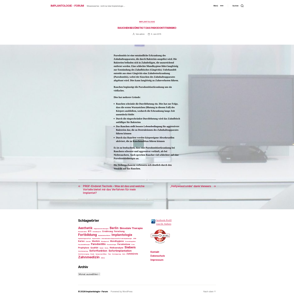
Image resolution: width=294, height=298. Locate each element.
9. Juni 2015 (156, 34)
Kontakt (154, 251)
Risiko (106, 248)
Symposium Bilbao (101, 254)
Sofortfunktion (98, 250)
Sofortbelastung (83, 251)
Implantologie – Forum (97, 291)
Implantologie (147, 22)
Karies (81, 241)
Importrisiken (96, 238)
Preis (133, 244)
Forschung (119, 231)
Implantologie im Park (84, 238)
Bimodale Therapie (131, 228)
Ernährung (107, 231)
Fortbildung (87, 235)
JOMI (134, 238)
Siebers (130, 247)
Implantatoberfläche (104, 235)
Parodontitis (98, 244)
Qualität (94, 247)
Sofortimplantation (120, 250)
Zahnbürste (132, 254)
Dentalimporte (97, 231)
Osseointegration (130, 241)
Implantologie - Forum (67, 5)
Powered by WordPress (122, 291)
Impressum (156, 259)
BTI (89, 231)
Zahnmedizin (89, 257)
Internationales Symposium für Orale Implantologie (117, 238)
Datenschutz (157, 255)
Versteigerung (116, 254)
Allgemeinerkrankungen (101, 228)
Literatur (88, 241)
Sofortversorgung (83, 254)
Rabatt (101, 248)
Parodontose (123, 244)
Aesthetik (85, 228)
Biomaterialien (82, 231)
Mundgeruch (105, 241)
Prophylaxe (83, 247)
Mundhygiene (117, 241)
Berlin (114, 228)
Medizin (96, 241)
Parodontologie (111, 244)
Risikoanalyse (116, 247)
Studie (92, 254)
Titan (109, 254)
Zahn (123, 254)
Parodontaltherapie (84, 244)
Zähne (103, 258)
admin (142, 34)
